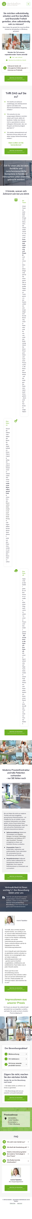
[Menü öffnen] (28, 4)
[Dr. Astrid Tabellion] (11, 4)
